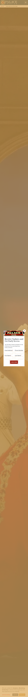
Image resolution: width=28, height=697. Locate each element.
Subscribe (14, 362)
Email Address (9, 350)
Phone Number (19, 350)
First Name (8, 355)
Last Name (18, 355)
